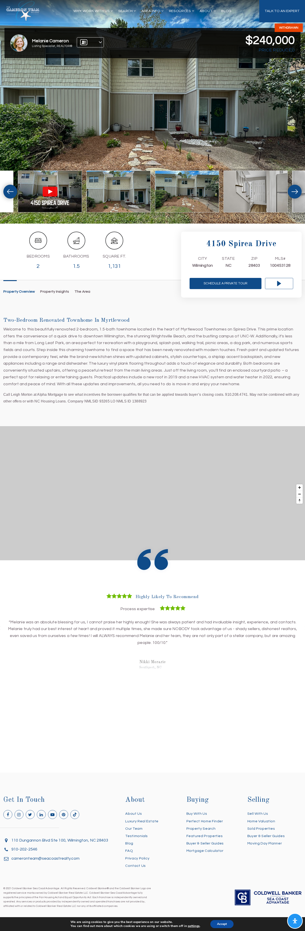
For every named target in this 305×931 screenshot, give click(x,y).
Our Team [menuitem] (133, 828)
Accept (222, 924)
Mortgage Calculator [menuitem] (205, 851)
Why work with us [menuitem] (92, 11)
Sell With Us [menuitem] (257, 813)
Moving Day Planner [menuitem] (264, 843)
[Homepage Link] (22, 11)
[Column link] (282, 11)
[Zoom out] (299, 494)
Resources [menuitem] (180, 11)
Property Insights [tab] (54, 291)
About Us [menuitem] (133, 813)
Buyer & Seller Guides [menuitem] (205, 843)
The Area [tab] (82, 291)
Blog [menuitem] (226, 11)
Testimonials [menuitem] (136, 836)
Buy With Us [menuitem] (196, 813)
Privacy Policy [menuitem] (137, 858)
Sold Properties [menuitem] (261, 828)
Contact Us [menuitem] (135, 866)
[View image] (118, 191)
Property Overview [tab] (19, 291)
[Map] (152, 493)
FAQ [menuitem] (129, 851)
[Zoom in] (299, 487)
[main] (152, 386)
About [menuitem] (207, 11)
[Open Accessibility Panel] (295, 921)
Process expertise (137, 609)
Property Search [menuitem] (201, 828)
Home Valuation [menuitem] (261, 821)
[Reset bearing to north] (299, 500)
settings (194, 926)
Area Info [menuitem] (151, 11)
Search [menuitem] (126, 11)
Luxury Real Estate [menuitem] (142, 821)
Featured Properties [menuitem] (204, 836)
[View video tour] (279, 283)
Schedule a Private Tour (225, 283)
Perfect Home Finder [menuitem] (204, 821)
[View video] (50, 191)
